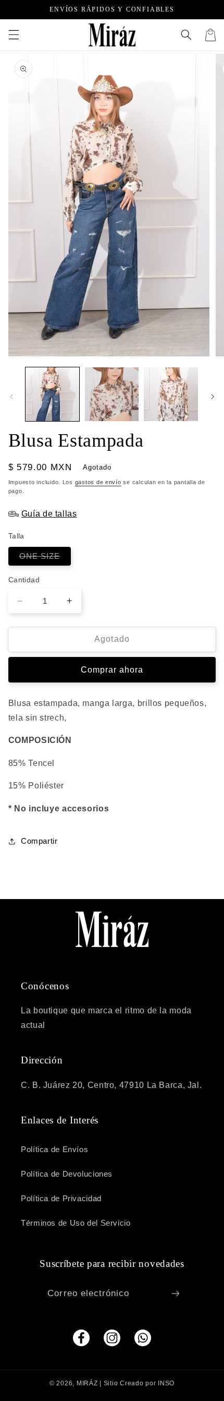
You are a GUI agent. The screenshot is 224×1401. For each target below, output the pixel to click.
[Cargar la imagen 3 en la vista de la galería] (170, 394)
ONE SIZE (45, 559)
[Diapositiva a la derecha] (212, 396)
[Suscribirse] (175, 1293)
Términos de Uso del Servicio (76, 1223)
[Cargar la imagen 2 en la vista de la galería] (112, 394)
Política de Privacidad (61, 1198)
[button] (14, 35)
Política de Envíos (54, 1149)
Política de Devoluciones (67, 1174)
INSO (166, 1383)
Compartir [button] (39, 841)
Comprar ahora (112, 669)
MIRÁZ (87, 1383)
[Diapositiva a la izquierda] (11, 396)
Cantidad (24, 580)
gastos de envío (98, 482)
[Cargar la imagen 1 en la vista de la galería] (52, 394)
